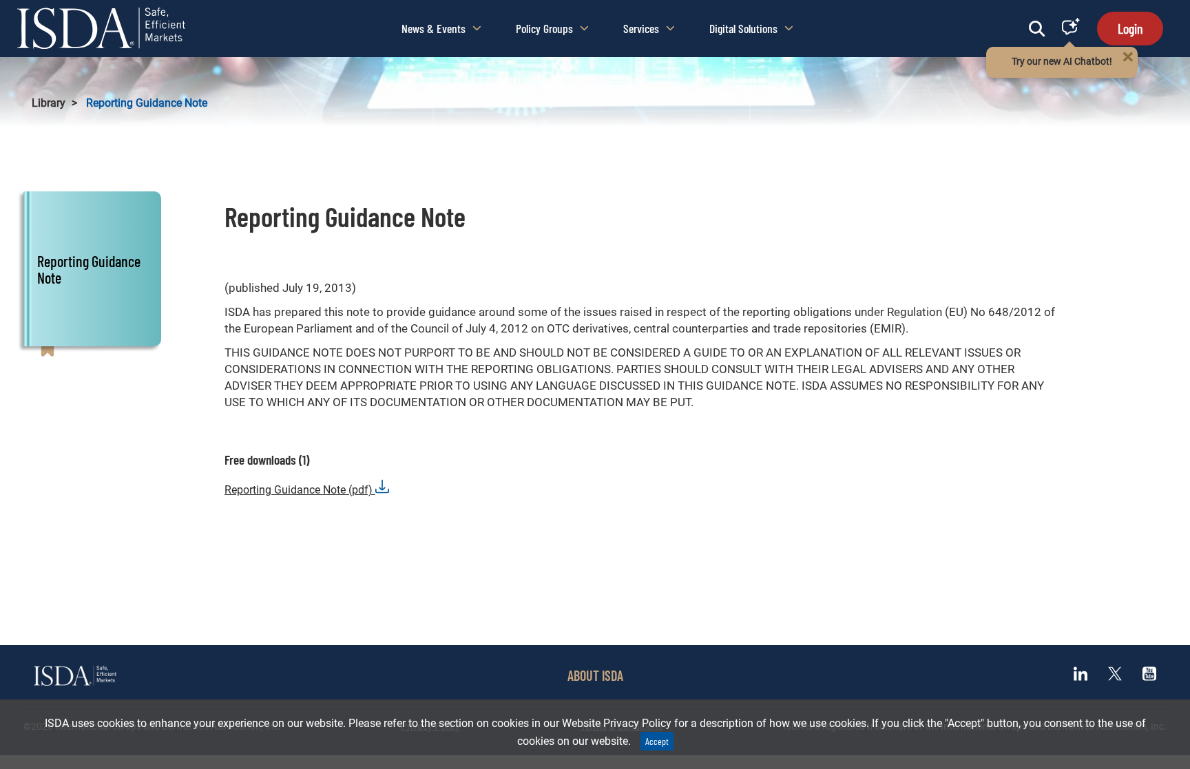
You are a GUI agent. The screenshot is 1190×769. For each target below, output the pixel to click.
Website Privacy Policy (616, 723)
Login (1130, 28)
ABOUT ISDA (595, 675)
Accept (657, 741)
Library (48, 102)
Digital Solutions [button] (743, 28)
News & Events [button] (433, 28)
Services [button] (641, 28)
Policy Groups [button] (544, 28)
